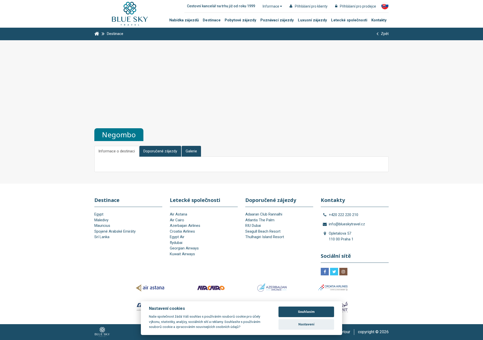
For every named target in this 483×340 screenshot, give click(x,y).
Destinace (212, 20)
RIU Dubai (253, 225)
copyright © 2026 (373, 331)
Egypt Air (177, 237)
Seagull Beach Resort (262, 231)
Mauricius (102, 225)
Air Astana (178, 214)
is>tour (344, 331)
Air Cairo (177, 220)
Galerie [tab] (191, 151)
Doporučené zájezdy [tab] (160, 151)
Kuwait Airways (182, 254)
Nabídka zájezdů (184, 20)
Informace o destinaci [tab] (116, 151)
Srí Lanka (101, 237)
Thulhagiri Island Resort (264, 237)
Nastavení (306, 324)
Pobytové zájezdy (240, 20)
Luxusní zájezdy (312, 20)
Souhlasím (306, 312)
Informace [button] (271, 6)
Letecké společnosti (349, 20)
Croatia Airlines (182, 231)
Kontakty (379, 20)
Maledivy (101, 220)
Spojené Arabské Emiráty (115, 231)
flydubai (176, 242)
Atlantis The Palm (259, 220)
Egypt (98, 214)
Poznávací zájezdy (277, 20)
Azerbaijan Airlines (185, 225)
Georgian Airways (184, 248)
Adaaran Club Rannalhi (263, 214)
